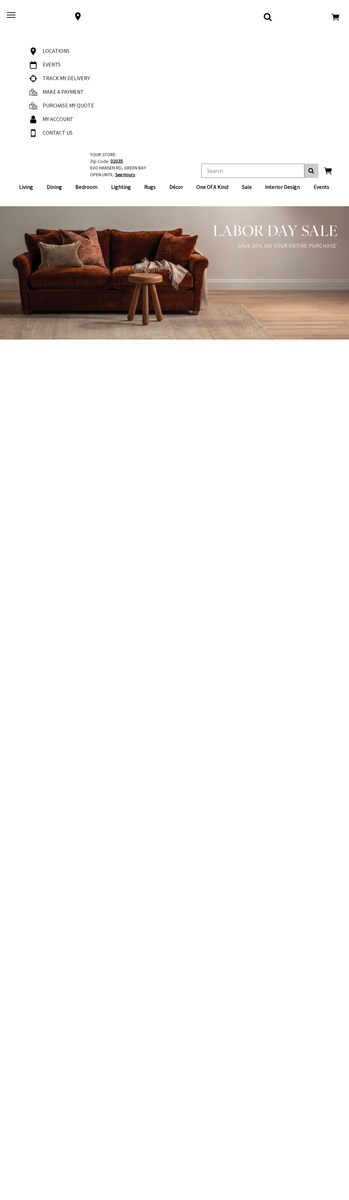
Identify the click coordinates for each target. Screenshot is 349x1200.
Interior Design (282, 187)
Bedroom (86, 187)
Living (26, 187)
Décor (176, 187)
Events (321, 187)
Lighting (121, 187)
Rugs (150, 187)
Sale (247, 187)
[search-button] (311, 171)
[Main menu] (12, 16)
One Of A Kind (212, 187)
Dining (54, 187)
